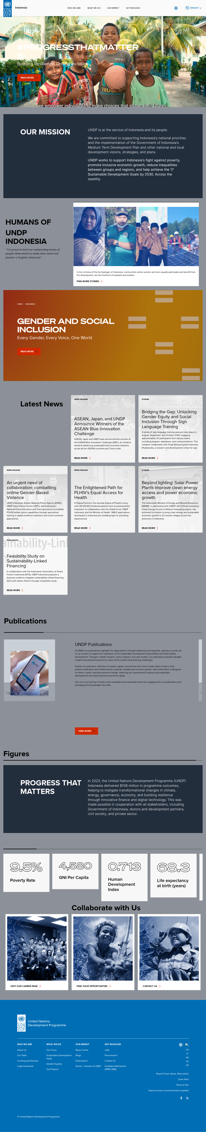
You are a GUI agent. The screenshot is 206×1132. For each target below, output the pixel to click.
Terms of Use (182, 1084)
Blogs (78, 1055)
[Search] (187, 1055)
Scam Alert (183, 1079)
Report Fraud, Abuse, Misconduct (172, 1073)
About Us (21, 1050)
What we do (93, 8)
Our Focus (51, 1050)
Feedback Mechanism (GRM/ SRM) (115, 1068)
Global (176, 8)
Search (181, 8)
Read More (27, 77)
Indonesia (21, 7)
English (194, 8)
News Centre (82, 1050)
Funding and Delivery (27, 1060)
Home (19, 30)
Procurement (111, 1055)
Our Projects (52, 1069)
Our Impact (113, 8)
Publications (81, 1060)
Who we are (74, 8)
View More (84, 731)
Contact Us (110, 1060)
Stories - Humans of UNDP (88, 1066)
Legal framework (25, 1066)
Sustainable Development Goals (59, 1057)
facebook (181, 1098)
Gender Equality (54, 1063)
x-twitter (187, 1098)
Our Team (22, 1055)
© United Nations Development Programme (38, 1116)
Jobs (107, 1050)
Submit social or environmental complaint (168, 1090)
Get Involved (133, 8)
